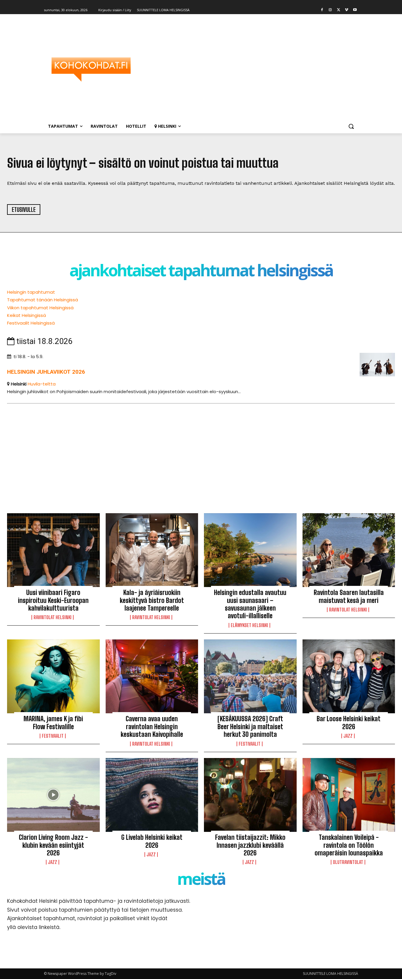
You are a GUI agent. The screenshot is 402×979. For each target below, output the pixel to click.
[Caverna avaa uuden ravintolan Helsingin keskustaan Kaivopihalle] (152, 676)
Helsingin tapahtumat (31, 292)
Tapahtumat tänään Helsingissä (42, 300)
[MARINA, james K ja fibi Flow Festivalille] (53, 676)
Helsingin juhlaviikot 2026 (46, 371)
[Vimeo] (346, 10)
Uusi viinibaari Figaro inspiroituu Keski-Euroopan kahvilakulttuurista (53, 600)
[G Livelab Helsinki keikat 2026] (152, 795)
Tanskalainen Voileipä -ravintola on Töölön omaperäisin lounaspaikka (349, 845)
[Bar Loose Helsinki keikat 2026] (349, 676)
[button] (351, 126)
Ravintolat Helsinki (53, 617)
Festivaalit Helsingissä (31, 323)
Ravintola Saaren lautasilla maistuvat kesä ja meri (349, 596)
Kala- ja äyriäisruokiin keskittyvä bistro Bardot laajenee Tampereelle (152, 600)
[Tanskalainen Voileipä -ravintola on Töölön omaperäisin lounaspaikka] (349, 795)
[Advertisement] (248, 69)
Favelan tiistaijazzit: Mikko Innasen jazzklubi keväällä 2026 (250, 845)
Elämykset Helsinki (249, 625)
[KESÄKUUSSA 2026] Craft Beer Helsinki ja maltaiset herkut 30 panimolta (250, 726)
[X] (338, 10)
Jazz (348, 736)
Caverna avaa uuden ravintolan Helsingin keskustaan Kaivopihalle (152, 726)
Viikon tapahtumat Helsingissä (40, 308)
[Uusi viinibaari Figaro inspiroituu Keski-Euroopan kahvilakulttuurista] (53, 550)
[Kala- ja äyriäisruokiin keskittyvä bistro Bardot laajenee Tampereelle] (152, 550)
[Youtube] (354, 10)
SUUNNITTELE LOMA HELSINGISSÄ (330, 973)
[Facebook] (322, 10)
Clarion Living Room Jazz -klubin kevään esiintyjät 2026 (53, 845)
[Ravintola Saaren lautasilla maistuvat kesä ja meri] (349, 550)
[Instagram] (330, 10)
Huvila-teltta (42, 384)
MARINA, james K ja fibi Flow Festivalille (53, 722)
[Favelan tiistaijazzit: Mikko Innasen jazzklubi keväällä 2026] (250, 795)
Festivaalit (53, 736)
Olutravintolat (348, 862)
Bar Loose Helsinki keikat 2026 (349, 722)
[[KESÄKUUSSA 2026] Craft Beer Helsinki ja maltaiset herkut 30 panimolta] (250, 676)
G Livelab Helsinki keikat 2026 (151, 841)
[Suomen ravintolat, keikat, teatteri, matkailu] (91, 69)
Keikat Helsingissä (26, 315)
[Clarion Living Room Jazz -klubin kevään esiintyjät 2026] (53, 795)
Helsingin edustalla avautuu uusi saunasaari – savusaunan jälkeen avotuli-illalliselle (250, 604)
